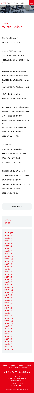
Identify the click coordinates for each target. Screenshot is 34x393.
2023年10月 (8, 323)
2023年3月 (8, 341)
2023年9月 (8, 326)
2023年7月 (8, 331)
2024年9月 (8, 295)
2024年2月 (8, 313)
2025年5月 (8, 274)
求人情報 (21, 365)
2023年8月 (8, 329)
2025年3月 (8, 279)
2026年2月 (8, 251)
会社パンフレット (13, 367)
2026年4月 (8, 246)
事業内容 (13, 365)
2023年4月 (8, 339)
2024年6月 (8, 303)
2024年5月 (8, 305)
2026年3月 (8, 248)
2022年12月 (8, 349)
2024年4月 (8, 308)
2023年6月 (8, 334)
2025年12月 (8, 256)
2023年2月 (8, 344)
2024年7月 (8, 300)
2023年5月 (8, 336)
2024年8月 (8, 297)
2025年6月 (8, 272)
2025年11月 (8, 259)
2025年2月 (8, 282)
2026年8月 (8, 235)
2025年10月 (8, 261)
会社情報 (5, 365)
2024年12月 (8, 287)
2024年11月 (8, 290)
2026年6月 (8, 241)
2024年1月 (8, 316)
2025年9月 (8, 264)
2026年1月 (8, 254)
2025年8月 (8, 267)
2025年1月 (8, 285)
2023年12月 (8, 318)
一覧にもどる (17, 206)
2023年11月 (8, 321)
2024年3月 (8, 310)
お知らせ (7, 223)
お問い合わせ (25, 367)
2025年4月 (8, 277)
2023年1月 (8, 347)
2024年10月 (8, 292)
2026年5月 (8, 243)
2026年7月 (8, 238)
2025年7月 (8, 269)
